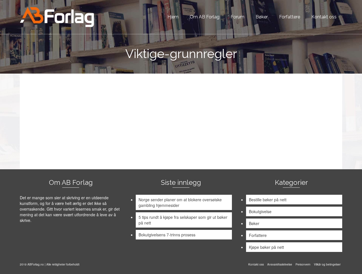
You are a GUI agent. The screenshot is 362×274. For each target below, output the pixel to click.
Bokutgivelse (260, 211)
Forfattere (258, 235)
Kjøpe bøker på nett (266, 247)
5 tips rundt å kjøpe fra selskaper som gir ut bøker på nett (183, 220)
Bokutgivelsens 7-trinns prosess (167, 234)
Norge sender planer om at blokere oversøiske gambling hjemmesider (180, 202)
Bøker (254, 223)
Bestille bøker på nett (267, 199)
